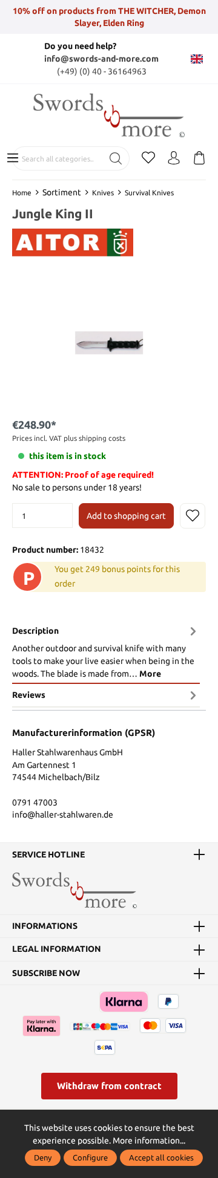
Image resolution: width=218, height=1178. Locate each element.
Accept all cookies (161, 1157)
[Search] (116, 158)
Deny (42, 1157)
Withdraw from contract (109, 1086)
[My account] (173, 158)
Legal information (56, 949)
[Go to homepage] (109, 115)
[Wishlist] (148, 158)
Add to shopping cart (126, 516)
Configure (90, 1157)
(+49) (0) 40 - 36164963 (102, 71)
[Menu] (12, 158)
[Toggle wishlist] (192, 516)
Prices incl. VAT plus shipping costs (68, 438)
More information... (149, 1140)
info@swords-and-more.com (101, 58)
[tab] (106, 651)
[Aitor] (72, 242)
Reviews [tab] (28, 695)
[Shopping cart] (199, 158)
